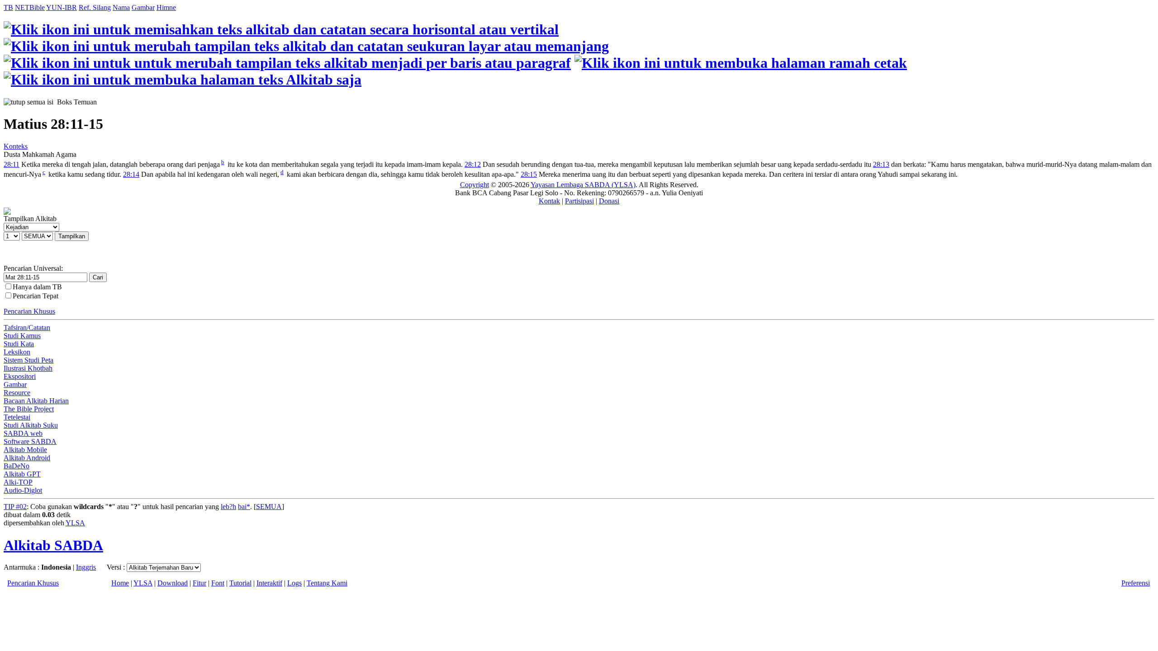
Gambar (143, 7)
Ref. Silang (95, 7)
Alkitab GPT (22, 474)
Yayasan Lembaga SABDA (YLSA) (583, 185)
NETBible (30, 7)
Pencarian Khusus (29, 311)
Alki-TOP (18, 482)
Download (172, 583)
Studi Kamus (22, 336)
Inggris (86, 567)
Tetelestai (17, 417)
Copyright (474, 185)
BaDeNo (16, 466)
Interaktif (269, 583)
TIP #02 (15, 506)
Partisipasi (579, 201)
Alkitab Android (27, 458)
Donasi (609, 201)
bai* (244, 506)
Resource (17, 392)
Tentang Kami (327, 583)
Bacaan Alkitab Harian (36, 401)
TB (8, 7)
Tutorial (240, 583)
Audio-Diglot (23, 490)
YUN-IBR (61, 7)
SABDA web (23, 433)
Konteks (16, 146)
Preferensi (1135, 583)
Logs (294, 583)
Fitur (199, 583)
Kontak (549, 201)
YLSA (75, 523)
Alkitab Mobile (25, 449)
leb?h (228, 506)
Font (217, 583)
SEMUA (269, 506)
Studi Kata (19, 344)
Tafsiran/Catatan (27, 327)
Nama (121, 7)
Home (120, 583)
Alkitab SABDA (53, 545)
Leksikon (17, 352)
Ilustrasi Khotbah (28, 368)
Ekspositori (20, 376)
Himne (166, 7)
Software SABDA (30, 441)
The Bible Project (29, 409)
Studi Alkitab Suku (31, 425)
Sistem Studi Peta (28, 360)
